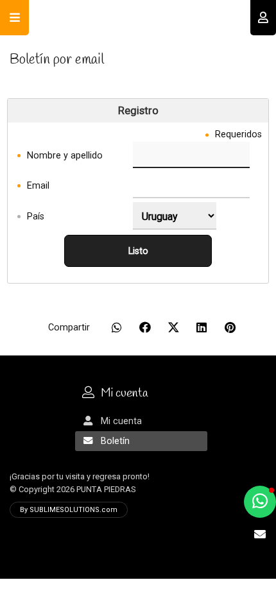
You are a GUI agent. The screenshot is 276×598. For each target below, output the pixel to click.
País (35, 215)
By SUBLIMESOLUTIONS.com (68, 510)
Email (38, 185)
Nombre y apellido (65, 155)
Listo (138, 251)
